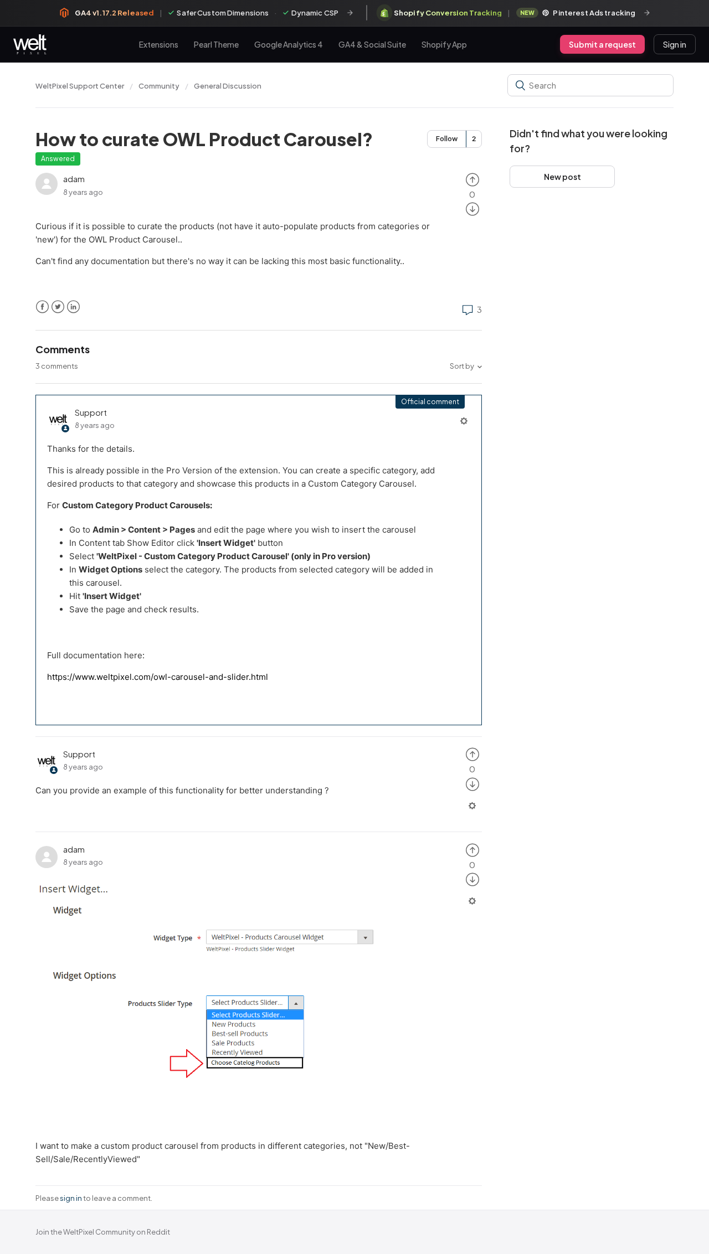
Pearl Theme (216, 44)
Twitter (58, 307)
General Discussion (227, 85)
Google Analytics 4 (288, 44)
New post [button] (562, 177)
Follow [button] (447, 139)
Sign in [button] (674, 44)
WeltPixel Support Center (79, 85)
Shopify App (444, 44)
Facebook (42, 307)
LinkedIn (73, 307)
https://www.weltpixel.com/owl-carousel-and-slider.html (157, 677)
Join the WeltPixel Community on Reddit (102, 1231)
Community (158, 85)
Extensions (158, 44)
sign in (71, 1198)
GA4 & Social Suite (372, 44)
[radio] (472, 178)
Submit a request (602, 44)
